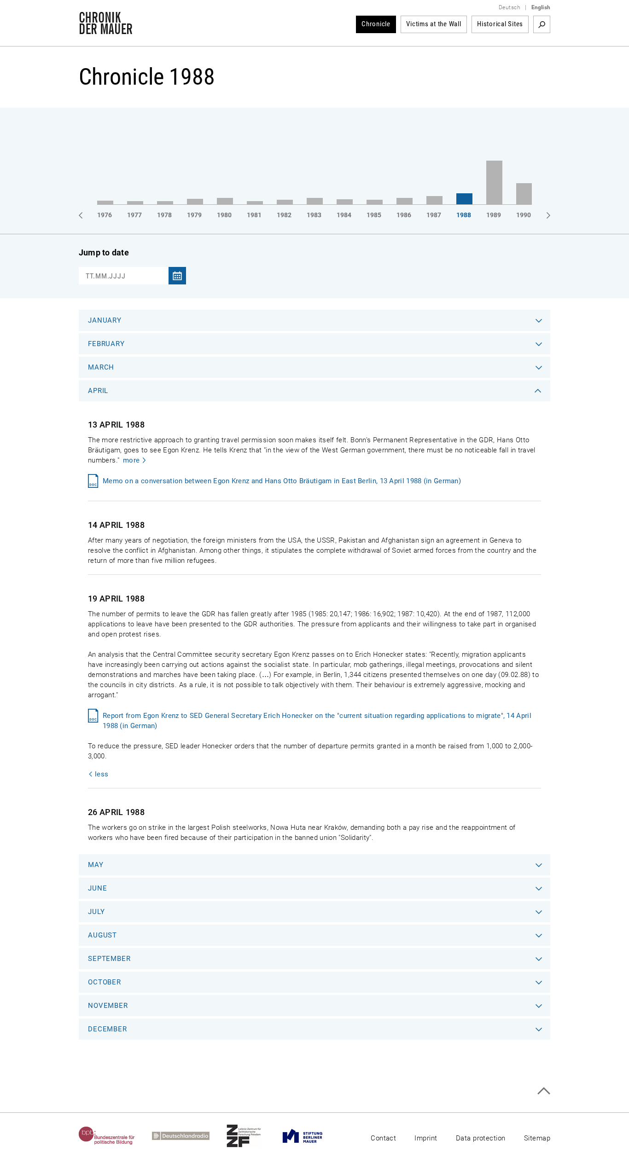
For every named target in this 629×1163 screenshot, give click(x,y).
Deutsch (509, 7)
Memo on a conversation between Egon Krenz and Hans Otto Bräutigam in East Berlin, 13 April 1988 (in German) (282, 481)
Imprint (425, 1138)
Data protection (481, 1138)
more (131, 460)
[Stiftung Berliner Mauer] (311, 1135)
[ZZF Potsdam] (252, 1135)
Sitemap (537, 1138)
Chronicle (375, 24)
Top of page (543, 1091)
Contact (383, 1138)
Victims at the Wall (433, 24)
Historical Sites (500, 24)
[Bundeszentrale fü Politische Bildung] (115, 1135)
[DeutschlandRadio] (189, 1135)
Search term (541, 24)
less (101, 774)
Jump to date (104, 252)
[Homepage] (106, 29)
